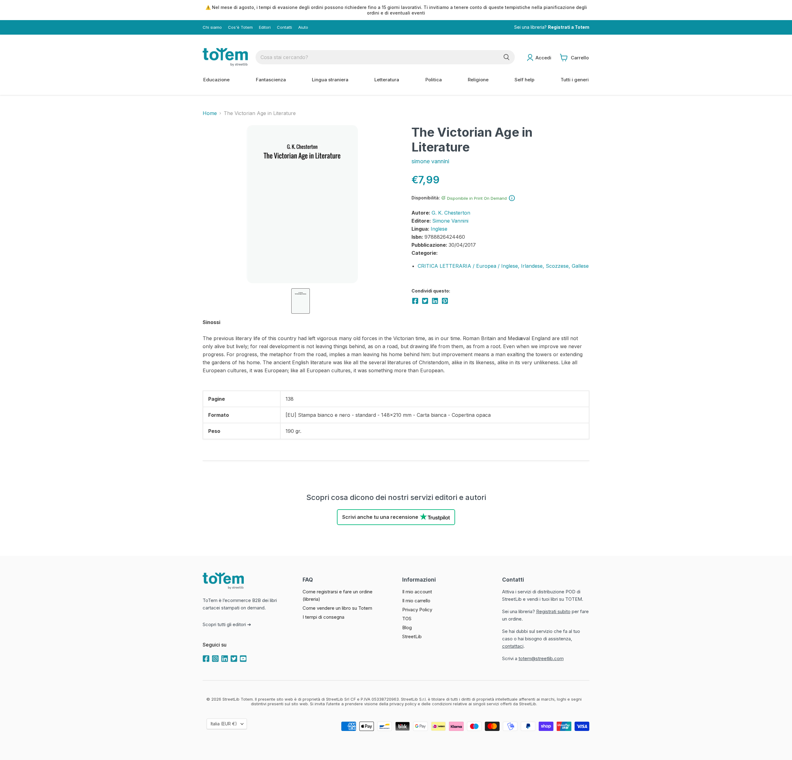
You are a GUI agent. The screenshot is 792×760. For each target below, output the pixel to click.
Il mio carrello (416, 601)
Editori (265, 27)
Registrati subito (553, 611)
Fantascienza (271, 80)
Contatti (284, 27)
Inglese (439, 229)
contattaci (512, 646)
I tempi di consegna (323, 617)
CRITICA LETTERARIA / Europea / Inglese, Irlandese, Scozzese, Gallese (503, 266)
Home (210, 113)
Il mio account (417, 592)
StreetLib (412, 636)
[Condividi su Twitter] (425, 301)
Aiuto (303, 27)
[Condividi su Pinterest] (445, 301)
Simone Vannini (450, 221)
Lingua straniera (330, 80)
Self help (524, 80)
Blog (407, 627)
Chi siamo (212, 27)
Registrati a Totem (568, 27)
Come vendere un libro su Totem (337, 608)
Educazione (216, 80)
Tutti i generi (575, 80)
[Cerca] (506, 57)
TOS (406, 618)
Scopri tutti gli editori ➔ (227, 624)
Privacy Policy (417, 610)
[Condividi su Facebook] (415, 301)
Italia (224, 723)
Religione (478, 80)
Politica (433, 80)
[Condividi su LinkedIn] (435, 301)
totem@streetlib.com (541, 658)
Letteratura (386, 80)
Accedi (543, 58)
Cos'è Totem (240, 27)
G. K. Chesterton (451, 213)
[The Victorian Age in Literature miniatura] (300, 301)
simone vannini (430, 161)
